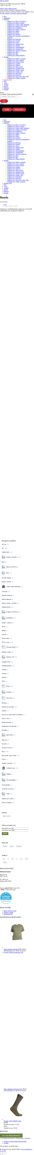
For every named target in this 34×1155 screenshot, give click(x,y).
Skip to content (4, 1)
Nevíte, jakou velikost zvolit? (8, 8)
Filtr (5, 833)
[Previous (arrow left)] (0, 1154)
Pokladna (19, 109)
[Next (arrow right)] (2, 1154)
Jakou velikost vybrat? (10, 911)
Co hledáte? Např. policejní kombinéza (11, 94)
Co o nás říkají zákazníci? (11, 1135)
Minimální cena (6, 828)
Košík (7, 109)
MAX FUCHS (6, 816)
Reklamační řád (8, 914)
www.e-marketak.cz (26, 1149)
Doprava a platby (9, 912)
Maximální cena (6, 830)
